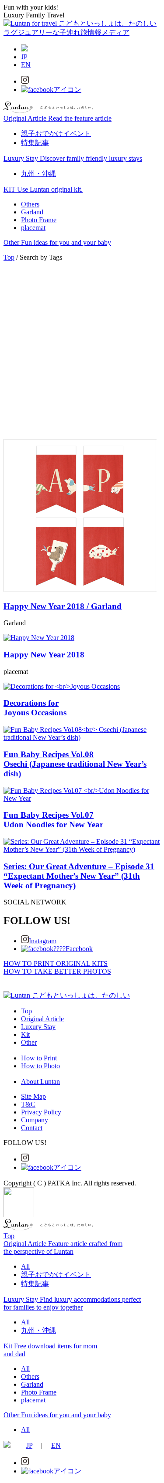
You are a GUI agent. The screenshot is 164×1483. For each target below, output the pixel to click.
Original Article (42, 1019)
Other (29, 1042)
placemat (33, 227)
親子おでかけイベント (56, 133)
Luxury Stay (38, 1026)
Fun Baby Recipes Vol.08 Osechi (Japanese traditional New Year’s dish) (75, 764)
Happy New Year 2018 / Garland (62, 606)
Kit (25, 1034)
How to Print (39, 1058)
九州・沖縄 (38, 173)
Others (30, 204)
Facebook (79, 948)
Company (34, 1120)
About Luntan (40, 1081)
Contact (31, 1127)
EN (26, 64)
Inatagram (42, 941)
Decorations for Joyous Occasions (34, 707)
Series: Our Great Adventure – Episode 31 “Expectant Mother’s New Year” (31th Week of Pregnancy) (78, 876)
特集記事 (35, 142)
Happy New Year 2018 (43, 654)
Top (8, 257)
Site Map (33, 1096)
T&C (28, 1104)
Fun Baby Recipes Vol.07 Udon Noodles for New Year (53, 819)
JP (24, 57)
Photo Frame (38, 219)
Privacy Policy (41, 1112)
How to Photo (40, 1066)
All (25, 1266)
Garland (32, 212)
